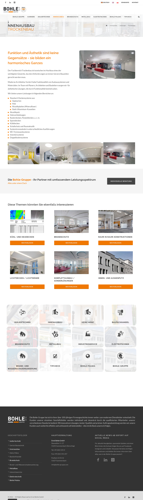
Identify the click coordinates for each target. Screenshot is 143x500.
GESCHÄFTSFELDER (17, 435)
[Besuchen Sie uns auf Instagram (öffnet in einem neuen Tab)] (113, 460)
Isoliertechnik (15, 441)
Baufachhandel (15, 456)
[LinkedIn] (10, 2)
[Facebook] (5, 2)
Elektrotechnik (16, 476)
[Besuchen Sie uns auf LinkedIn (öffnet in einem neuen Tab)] (129, 497)
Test (105, 460)
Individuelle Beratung (121, 181)
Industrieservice (16, 472)
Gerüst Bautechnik (17, 445)
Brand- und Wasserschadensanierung (24, 465)
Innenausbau (15, 449)
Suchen (12, 24)
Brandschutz (15, 460)
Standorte (125, 2)
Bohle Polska (15, 480)
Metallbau (14, 468)
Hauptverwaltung (61, 435)
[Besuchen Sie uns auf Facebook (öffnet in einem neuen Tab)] (98, 460)
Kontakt (135, 2)
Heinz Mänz (14, 453)
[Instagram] (14, 2)
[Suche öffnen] (139, 16)
